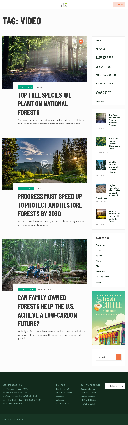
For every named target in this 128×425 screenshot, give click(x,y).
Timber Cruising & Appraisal (104, 58)
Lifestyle (22, 188)
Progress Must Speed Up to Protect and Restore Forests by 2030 (50, 205)
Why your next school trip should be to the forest (114, 216)
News (30, 87)
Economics (101, 245)
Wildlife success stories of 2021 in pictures (113, 167)
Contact (100, 101)
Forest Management (106, 75)
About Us (100, 49)
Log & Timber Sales (105, 67)
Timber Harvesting (105, 83)
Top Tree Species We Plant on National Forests (44, 103)
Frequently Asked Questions (104, 92)
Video (31, 188)
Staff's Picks (101, 271)
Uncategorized (102, 276)
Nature (21, 87)
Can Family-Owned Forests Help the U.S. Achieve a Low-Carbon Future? (47, 310)
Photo (98, 266)
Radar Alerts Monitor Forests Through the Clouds (114, 143)
